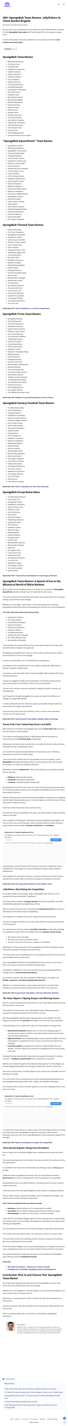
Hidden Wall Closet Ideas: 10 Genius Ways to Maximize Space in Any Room (30, 1389)
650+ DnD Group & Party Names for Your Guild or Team (31, 884)
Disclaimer (42, 1419)
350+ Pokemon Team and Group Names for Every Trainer (32, 397)
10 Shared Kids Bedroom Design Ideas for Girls (20, 1401)
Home (12, 1419)
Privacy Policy (34, 1419)
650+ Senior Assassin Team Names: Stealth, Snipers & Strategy (34, 719)
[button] (58, 4)
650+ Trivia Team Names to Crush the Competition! (30, 308)
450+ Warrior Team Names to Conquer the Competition (31, 1142)
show (14, 49)
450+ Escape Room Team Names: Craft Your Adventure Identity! (35, 993)
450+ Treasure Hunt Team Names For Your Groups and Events (34, 576)
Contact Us (25, 1419)
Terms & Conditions (52, 1419)
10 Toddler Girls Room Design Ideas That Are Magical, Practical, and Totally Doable (33, 1392)
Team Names (10, 1379)
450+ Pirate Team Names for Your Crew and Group (29, 486)
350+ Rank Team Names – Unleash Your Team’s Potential (29, 1267)
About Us (17, 1419)
